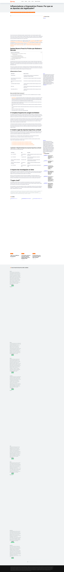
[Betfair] (15, 409)
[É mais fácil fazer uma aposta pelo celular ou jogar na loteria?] (38, 226)
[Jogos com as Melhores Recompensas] (15, 226)
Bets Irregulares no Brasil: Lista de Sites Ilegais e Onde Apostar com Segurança (51, 172)
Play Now (12, 339)
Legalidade (27, 192)
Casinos (33, 1)
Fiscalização (35, 191)
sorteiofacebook (19, 193)
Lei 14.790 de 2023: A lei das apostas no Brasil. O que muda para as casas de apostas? (23, 144)
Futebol (30, 12)
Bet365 (11, 324)
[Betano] (15, 340)
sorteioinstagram (22, 193)
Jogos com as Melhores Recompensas (14, 256)
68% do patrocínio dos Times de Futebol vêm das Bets (22, 42)
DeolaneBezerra (19, 191)
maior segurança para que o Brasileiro (32, 43)
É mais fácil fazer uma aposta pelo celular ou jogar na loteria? (37, 256)
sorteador (14, 193)
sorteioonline (26, 193)
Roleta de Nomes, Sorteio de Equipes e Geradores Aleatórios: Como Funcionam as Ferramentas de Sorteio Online (50, 185)
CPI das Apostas (33, 40)
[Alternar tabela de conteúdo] (41, 52)
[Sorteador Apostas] (12, 1)
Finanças (27, 12)
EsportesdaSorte (28, 191)
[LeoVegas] (15, 480)
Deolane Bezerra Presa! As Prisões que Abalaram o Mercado (18, 53)
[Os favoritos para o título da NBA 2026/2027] (46, 160)
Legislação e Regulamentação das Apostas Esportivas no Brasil (19, 57)
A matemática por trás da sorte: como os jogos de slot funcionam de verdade (50, 167)
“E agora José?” (13, 59)
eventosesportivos (31, 191)
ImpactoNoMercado (39, 191)
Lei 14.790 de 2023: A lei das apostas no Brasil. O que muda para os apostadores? (22, 143)
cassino (17, 191)
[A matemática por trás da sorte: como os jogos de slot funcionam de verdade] (46, 165)
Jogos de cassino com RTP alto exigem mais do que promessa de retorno (51, 157)
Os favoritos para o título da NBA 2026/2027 (50, 162)
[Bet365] (15, 269)
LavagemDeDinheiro (23, 192)
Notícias (22, 1)
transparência (29, 193)
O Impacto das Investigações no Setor (16, 58)
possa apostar (39, 43)
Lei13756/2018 (29, 192)
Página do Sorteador (37, 1)
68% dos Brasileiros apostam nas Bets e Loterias (34, 41)
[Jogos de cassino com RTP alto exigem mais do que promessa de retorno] (46, 155)
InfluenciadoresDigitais (12, 192)
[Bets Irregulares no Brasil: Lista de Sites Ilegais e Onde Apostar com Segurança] (46, 170)
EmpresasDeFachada (24, 191)
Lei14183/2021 (32, 192)
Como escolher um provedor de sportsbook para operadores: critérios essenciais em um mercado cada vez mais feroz (51, 178)
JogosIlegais (19, 192)
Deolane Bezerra (14, 97)
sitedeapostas (11, 193)
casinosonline (14, 191)
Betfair (11, 465)
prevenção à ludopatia (13, 44)
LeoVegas (11, 536)
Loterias (29, 1)
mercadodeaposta (36, 192)
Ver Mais (12, 338)
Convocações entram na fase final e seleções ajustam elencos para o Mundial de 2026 (25, 257)
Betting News (19, 12)
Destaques (23, 12)
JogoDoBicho (16, 192)
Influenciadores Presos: (14, 54)
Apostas (26, 1)
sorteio (16, 193)
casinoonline (11, 191)
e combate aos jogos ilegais (19, 44)
